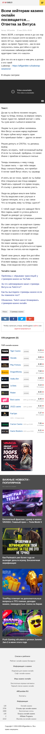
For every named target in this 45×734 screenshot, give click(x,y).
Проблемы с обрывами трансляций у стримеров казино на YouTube (19, 277)
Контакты (22, 696)
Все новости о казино (9, 486)
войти (35, 326)
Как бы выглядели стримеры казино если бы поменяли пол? (21, 293)
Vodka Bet (14, 379)
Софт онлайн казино (22, 673)
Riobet (13, 393)
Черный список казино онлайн (22, 686)
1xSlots (13, 386)
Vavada (13, 358)
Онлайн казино (26, 706)
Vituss (4, 312)
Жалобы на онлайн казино (26, 719)
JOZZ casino (15, 407)
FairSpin (13, 413)
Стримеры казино (16, 312)
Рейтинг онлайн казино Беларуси (22, 661)
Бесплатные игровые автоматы (22, 683)
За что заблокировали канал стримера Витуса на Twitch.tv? (20, 285)
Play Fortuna (15, 365)
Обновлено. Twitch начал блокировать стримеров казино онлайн (20, 301)
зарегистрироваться (22, 329)
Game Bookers (16, 431)
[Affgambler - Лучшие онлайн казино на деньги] (7, 2)
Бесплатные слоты (26, 711)
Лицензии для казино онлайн (23, 671)
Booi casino (15, 400)
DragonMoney (16, 372)
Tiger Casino (15, 351)
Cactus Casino (16, 424)
